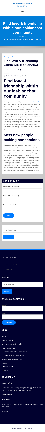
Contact (4, 363)
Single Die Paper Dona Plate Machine (15, 351)
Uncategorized (8, 57)
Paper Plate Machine (8, 348)
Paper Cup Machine (8, 340)
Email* (4, 313)
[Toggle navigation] (22, 11)
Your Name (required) (11, 187)
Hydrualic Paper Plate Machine (12, 359)
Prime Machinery (22, 3)
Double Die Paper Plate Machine (13, 355)
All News (6, 370)
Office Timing (9, 270)
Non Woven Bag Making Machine (12, 344)
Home (24, 36)
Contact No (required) (11, 196)
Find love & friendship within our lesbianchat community (24, 39)
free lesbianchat (34, 102)
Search (8, 237)
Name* (4, 305)
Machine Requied (9, 205)
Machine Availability (11, 265)
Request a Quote (8, 366)
